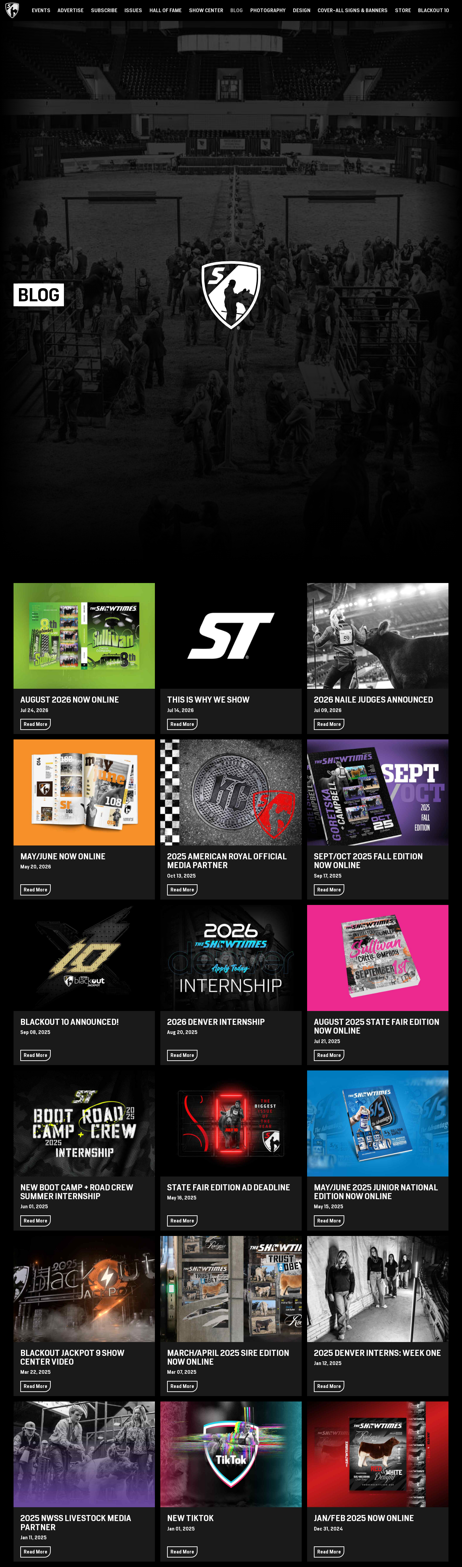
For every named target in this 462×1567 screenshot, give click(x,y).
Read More (35, 724)
